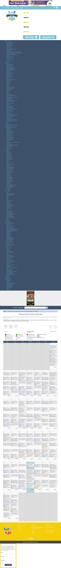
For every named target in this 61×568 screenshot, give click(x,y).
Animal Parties (8, 152)
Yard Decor (8, 189)
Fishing (7, 91)
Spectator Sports (8, 113)
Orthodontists (8, 143)
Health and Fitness (9, 255)
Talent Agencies (8, 75)
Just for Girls (8, 206)
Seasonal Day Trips (9, 286)
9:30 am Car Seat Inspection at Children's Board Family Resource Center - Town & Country (22, 410)
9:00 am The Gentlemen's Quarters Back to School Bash (7, 408)
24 (11, 462)
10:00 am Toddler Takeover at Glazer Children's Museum (30, 415)
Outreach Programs (9, 211)
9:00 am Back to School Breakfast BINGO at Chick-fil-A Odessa (53, 388)
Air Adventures (8, 78)
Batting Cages (8, 83)
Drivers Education (9, 201)
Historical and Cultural (9, 205)
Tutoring (7, 60)
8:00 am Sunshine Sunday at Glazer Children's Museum (7, 500)
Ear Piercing (8, 232)
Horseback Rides (9, 98)
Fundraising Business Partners (11, 68)
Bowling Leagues (9, 246)
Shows (7, 288)
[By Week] (11, 327)
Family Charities (8, 65)
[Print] (50, 327)
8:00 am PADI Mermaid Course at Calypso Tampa (45, 373)
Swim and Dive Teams (9, 272)
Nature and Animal (9, 210)
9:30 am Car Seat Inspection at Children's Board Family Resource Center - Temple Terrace (22, 403)
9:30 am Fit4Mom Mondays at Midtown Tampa (14, 378)
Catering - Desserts (9, 158)
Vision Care (8, 149)
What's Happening (7, 279)
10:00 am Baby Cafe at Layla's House (45, 424)
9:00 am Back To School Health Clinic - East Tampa (53, 364)
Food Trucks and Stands (10, 168)
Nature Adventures (9, 107)
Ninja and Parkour (9, 262)
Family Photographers (9, 67)
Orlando (33, 530)
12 (27, 399)
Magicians (7, 173)
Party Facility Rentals (9, 177)
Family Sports (8, 250)
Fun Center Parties (9, 169)
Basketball (8, 245)
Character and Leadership (10, 194)
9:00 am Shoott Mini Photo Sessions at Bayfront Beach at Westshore (7, 482)
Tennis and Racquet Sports (10, 274)
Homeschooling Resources (10, 69)
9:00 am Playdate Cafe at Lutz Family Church (30, 402)
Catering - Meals (8, 159)
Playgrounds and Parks (9, 108)
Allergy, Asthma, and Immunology (11, 127)
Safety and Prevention (9, 214)
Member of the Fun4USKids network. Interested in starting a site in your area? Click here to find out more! (37, 527)
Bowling (7, 85)
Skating (7, 112)
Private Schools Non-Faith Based (11, 54)
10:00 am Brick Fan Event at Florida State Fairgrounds (7, 424)
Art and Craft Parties (9, 153)
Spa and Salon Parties (9, 186)
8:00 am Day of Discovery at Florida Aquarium (7, 402)
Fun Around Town (7, 77)
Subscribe (8, 564)
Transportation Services (10, 59)
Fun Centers (8, 93)
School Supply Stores (9, 238)
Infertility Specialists (9, 139)
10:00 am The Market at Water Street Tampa (7, 444)
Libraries (7, 102)
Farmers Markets (9, 233)
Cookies (7, 163)
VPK (7, 62)
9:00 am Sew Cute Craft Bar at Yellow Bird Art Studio (53, 420)
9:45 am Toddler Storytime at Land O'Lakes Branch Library (45, 388)
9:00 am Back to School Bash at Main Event (53, 355)
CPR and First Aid (9, 133)
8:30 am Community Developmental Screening (45, 434)
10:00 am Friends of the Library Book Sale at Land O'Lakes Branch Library (22, 392)
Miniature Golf (8, 104)
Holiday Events (41, 337)
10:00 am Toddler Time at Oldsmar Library (14, 504)
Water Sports (8, 276)
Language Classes (9, 207)
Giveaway (21, 7)
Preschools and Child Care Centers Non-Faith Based (14, 52)
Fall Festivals (8, 281)
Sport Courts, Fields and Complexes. (12, 114)
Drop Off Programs (9, 44)
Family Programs (9, 203)
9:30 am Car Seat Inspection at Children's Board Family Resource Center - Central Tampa (45, 445)
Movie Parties (8, 174)
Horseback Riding (9, 258)
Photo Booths (8, 182)
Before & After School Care (10, 42)
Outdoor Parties (8, 176)
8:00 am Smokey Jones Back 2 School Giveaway (53, 351)
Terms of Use (20, 528)
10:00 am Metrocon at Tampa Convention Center (7, 383)
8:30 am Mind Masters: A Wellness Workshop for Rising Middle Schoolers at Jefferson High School (53, 466)
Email (2, 552)
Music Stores (8, 236)
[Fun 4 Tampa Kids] (11, 15)
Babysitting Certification (9, 193)
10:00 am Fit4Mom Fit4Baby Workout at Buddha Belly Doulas (14, 481)
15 (50, 399)
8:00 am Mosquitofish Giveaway (53, 402)
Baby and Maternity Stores (10, 223)
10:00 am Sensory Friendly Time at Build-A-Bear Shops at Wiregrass (22, 374)
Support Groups (8, 74)
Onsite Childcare (8, 51)
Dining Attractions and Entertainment (11, 230)
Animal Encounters (9, 80)
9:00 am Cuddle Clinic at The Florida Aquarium (53, 455)
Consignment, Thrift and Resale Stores (12, 228)
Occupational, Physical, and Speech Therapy (13, 142)
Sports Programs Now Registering (11, 271)
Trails (7, 123)
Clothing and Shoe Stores (10, 226)
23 (4, 462)
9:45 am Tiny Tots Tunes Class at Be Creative (29, 373)
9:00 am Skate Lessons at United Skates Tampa (52, 408)
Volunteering (8, 221)
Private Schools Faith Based (10, 53)
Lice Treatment (8, 140)
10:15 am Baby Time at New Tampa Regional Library (30, 387)
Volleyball (7, 275)
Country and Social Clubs (10, 87)
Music (7, 209)
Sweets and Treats (9, 240)
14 (42, 399)
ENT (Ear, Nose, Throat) (10, 135)
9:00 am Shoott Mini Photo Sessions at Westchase (7, 475)
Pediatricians (8, 147)
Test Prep (7, 58)
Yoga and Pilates (8, 278)
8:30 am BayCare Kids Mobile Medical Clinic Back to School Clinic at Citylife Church (53, 374)
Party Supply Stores (9, 180)
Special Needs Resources (10, 73)
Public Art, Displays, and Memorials (11, 109)
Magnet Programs (9, 50)
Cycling (7, 249)
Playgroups (8, 71)
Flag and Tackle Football (10, 251)
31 (11, 493)
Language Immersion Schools (10, 49)
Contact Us (19, 531)
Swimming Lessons (9, 273)
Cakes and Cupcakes (9, 156)
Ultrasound (8, 148)
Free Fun (7, 92)
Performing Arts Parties (9, 181)
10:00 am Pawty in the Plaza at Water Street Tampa (22, 434)
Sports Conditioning (9, 270)
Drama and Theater (9, 200)
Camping (7, 86)
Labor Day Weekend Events (10, 283)
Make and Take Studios (10, 103)
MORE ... (9, 395)
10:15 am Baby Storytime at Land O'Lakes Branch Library (29, 392)
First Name (2, 556)
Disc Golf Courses (9, 89)
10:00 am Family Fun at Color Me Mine (7, 450)
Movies (7, 105)
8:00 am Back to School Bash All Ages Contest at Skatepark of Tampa (53, 347)
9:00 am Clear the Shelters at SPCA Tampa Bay (52, 486)
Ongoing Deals (8, 284)
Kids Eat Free (8, 235)
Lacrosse (7, 259)
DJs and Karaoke (9, 165)
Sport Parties (8, 187)
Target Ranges (8, 118)
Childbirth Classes (9, 131)
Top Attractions (8, 121)
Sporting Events (9, 337)
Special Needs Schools (9, 57)
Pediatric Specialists (9, 146)
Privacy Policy (20, 529)
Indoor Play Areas (9, 99)
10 (11, 399)
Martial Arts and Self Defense (10, 261)
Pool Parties (8, 183)
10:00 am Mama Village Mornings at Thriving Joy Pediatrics (22, 415)
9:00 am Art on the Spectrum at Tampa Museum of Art (7, 509)
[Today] (16, 327)
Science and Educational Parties (11, 185)
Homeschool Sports (9, 257)
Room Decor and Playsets (10, 237)
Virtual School (8, 61)
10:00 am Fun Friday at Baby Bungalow (45, 415)
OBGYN (7, 141)
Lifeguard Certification (9, 260)
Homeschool (8, 47)
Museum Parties (8, 175)
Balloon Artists (8, 154)
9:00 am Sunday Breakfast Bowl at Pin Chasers (7, 378)
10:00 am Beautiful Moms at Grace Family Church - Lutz (38, 455)
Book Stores (8, 225)
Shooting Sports (8, 266)
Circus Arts (8, 195)
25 (19, 462)
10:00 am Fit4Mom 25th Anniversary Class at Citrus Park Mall (22, 486)
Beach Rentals (8, 224)
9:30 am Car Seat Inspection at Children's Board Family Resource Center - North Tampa (30, 476)
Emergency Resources (9, 64)
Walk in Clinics (8, 150)
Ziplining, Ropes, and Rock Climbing (11, 125)
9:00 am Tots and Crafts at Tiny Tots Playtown (14, 373)
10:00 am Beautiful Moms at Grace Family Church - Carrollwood (37, 486)
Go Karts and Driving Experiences (11, 95)
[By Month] (6, 327)
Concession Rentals (9, 162)
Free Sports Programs (9, 252)
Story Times (8, 219)
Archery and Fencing (9, 244)
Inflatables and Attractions (10, 171)
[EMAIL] (55, 327)
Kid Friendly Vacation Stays (10, 100)
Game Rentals (8, 170)
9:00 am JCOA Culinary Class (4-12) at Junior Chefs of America (53, 378)
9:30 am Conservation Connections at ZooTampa (53, 424)
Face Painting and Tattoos (10, 167)
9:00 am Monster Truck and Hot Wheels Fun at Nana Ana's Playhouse (45, 383)
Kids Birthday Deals (9, 172)
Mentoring (7, 208)
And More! (33, 533)
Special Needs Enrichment (10, 217)
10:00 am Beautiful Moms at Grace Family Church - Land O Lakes (22, 456)
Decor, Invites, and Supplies (10, 164)
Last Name (2, 560)
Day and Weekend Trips (10, 88)
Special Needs (19, 334)
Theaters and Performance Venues (11, 120)
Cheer (7, 247)
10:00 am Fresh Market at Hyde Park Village (7, 387)
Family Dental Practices (10, 137)
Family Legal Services (9, 66)
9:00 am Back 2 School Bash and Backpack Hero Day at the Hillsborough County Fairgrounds (53, 359)
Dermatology (8, 134)
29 (50, 462)
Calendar (8, 7)
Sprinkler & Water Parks (10, 116)
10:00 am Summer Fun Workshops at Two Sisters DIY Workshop (14, 416)
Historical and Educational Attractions (12, 97)
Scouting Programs (9, 215)
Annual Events (8, 280)
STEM (7, 218)
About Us (19, 530)
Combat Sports (8, 248)
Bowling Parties (8, 155)
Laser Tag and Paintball (10, 101)
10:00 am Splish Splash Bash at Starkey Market (13, 383)
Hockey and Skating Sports (10, 256)
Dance (7, 199)
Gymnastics (8, 254)
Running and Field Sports (10, 264)
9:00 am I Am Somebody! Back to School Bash (53, 383)
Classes (18, 337)
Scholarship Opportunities (10, 56)
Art (6, 192)
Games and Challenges (10, 94)
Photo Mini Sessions (9, 285)
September (52, 331)
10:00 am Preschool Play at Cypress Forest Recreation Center (22, 378)
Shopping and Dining (8, 222)
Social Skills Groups (9, 72)
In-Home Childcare (9, 48)
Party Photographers (9, 178)
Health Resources (7, 126)
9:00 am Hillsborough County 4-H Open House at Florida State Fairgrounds (53, 482)
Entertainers (8, 166)
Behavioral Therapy (9, 128)
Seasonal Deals (8, 287)
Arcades (7, 81)
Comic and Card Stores (9, 227)
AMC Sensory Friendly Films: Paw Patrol (53, 434)
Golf (7, 253)
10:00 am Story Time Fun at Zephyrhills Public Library (38, 378)
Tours (7, 122)
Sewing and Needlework (10, 216)
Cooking (7, 197)
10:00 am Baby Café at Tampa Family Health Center (30, 383)
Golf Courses (8, 96)
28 (42, 462)
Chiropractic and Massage (10, 132)
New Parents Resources (10, 70)
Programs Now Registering (10, 213)
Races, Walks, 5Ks (31, 334)
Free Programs (8, 204)
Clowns (7, 161)
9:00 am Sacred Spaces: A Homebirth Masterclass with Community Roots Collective (7, 515)
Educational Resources (9, 45)
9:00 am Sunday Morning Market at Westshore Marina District (6, 466)
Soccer (7, 268)
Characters (8, 160)
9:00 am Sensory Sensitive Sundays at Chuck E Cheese (7, 373)
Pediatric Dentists (9, 144)
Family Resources (7, 63)
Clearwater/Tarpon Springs (35, 5)
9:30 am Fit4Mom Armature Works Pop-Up (30, 439)
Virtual (7, 220)
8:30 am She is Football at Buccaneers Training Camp (38, 374)
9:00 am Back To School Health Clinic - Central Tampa (53, 392)
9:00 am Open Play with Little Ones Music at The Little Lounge (45, 378)
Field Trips (8, 90)
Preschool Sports (9, 263)
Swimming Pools (8, 117)
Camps (6, 40)
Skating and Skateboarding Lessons (11, 267)
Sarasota (33, 532)
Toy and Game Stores (9, 242)
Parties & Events (7, 151)
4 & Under (7, 191)
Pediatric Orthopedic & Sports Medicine (12, 145)
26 (27, 462)
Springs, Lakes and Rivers (10, 115)
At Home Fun (8, 82)
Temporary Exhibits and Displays (11, 119)
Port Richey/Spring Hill (48, 5)
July (7, 331)
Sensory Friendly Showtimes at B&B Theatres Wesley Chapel (6, 435)
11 (19, 399)
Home (4, 7)
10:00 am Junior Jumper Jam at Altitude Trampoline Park (30, 378)
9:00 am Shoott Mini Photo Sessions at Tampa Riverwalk (53, 415)
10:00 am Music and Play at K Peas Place (22, 382)
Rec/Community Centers (10, 110)
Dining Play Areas (9, 231)
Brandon (18, 5)
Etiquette (7, 202)
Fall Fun (7, 282)
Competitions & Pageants (32, 337)
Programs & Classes (8, 190)
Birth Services (8, 129)
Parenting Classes (9, 212)
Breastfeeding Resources (10, 130)
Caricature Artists (9, 157)
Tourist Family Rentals (9, 241)
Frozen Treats (8, 234)
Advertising (16, 7)
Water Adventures (9, 124)
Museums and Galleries (10, 106)
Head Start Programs (9, 46)
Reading (7, 55)
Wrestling (7, 277)
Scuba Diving (8, 265)
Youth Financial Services (10, 76)
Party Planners (8, 179)
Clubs (7, 196)
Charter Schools (8, 43)
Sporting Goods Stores (9, 239)
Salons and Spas (9, 111)
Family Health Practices (10, 138)
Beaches (7, 84)
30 (4, 493)
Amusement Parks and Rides (10, 79)
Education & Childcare (8, 41)
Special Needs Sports (9, 269)
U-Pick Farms (8, 289)
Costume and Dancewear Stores (11, 229)
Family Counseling (9, 136)
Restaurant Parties (9, 184)
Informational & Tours (42, 334)
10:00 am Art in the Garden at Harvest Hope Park (45, 392)
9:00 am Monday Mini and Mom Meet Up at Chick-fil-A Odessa (14, 439)
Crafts (7, 198)
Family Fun (8, 334)
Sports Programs (7, 243)
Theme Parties (8, 188)
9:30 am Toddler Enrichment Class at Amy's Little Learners (30, 471)
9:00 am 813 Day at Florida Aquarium (38, 402)
